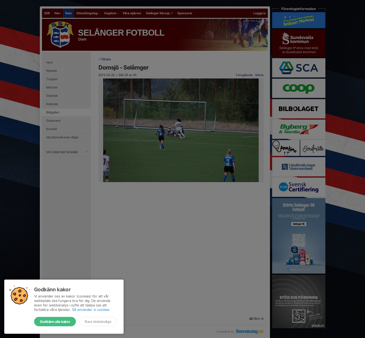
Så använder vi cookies (91, 310)
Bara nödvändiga (98, 321)
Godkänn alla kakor (55, 321)
